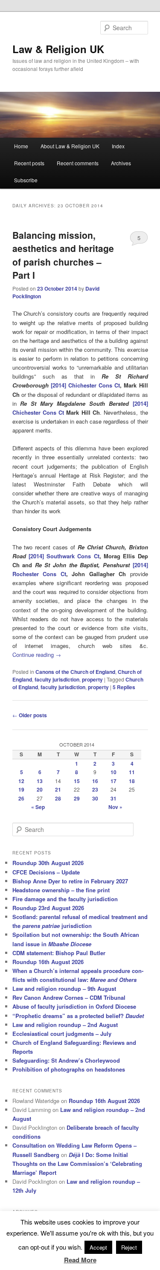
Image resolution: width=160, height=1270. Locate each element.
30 (95, 798)
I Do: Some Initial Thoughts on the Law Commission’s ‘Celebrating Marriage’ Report (77, 1164)
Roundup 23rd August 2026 (48, 908)
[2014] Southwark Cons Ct (64, 556)
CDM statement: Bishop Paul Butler (58, 953)
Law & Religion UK (58, 49)
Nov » (115, 807)
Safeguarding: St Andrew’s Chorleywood (66, 1060)
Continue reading (36, 655)
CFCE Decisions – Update (46, 872)
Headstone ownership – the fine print (61, 890)
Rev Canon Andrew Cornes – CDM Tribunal (68, 997)
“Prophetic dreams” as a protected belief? (78, 1016)
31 (113, 798)
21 (58, 789)
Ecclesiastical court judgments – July (61, 1034)
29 (77, 798)
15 (77, 781)
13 (40, 781)
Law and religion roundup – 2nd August (65, 1025)
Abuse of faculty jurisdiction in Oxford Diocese (74, 1006)
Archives (121, 163)
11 (132, 772)
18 (132, 781)
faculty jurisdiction (57, 679)
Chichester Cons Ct (93, 385)
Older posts (29, 715)
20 (40, 789)
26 (21, 798)
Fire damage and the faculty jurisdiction (65, 899)
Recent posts (29, 163)
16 (95, 781)
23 (95, 789)
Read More (80, 1259)
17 (113, 781)
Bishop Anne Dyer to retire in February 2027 (70, 881)
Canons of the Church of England (75, 672)
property (92, 679)
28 (58, 798)
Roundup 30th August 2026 (48, 863)
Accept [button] (98, 1247)
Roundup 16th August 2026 (48, 962)
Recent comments (78, 163)
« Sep (38, 807)
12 (21, 781)
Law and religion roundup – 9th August (64, 988)
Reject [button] (129, 1247)
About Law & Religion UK (70, 146)
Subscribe (26, 180)
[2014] (58, 385)
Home (21, 146)
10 (113, 772)
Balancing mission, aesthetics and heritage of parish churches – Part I (63, 255)
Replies (124, 687)
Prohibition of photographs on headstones (68, 1069)
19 (21, 789)
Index (118, 146)
